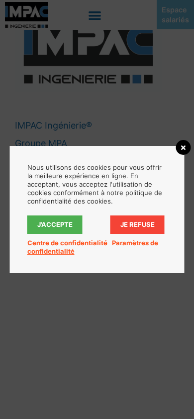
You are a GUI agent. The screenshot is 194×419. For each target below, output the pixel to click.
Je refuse (137, 224)
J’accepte (55, 224)
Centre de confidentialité (67, 243)
